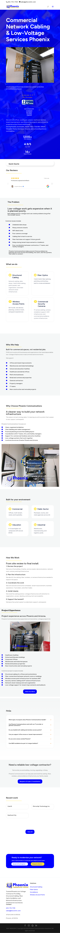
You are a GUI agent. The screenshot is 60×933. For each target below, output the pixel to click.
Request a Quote (37, 864)
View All (29, 832)
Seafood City (12, 815)
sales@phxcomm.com (13, 910)
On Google (27, 97)
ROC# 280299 (29, 109)
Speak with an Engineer (19, 864)
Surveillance (34, 892)
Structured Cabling (36, 887)
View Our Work (30, 691)
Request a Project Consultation (30, 781)
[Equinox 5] (30, 82)
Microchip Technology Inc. (41, 806)
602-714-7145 (10, 908)
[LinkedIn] (36, 925)
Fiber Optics (34, 889)
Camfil (10, 806)
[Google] (32, 926)
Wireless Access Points (37, 895)
